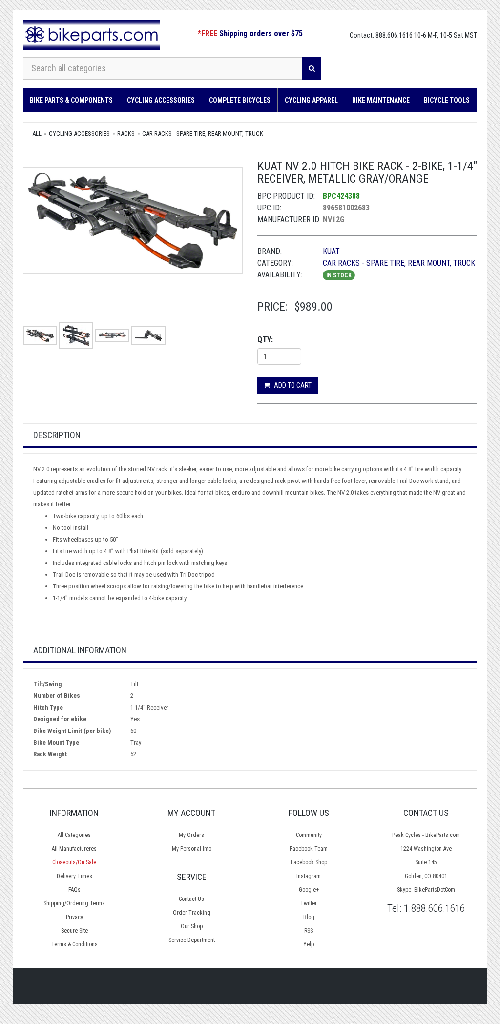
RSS (308, 930)
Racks (126, 133)
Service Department (191, 940)
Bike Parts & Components (71, 100)
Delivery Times (74, 876)
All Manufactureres (74, 848)
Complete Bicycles (240, 100)
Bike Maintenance (381, 100)
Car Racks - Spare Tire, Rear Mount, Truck (202, 133)
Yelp (308, 944)
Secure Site (74, 930)
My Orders (191, 835)
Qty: (265, 339)
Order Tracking (191, 912)
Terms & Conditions (74, 944)
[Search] (311, 68)
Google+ (309, 889)
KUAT (331, 251)
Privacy (74, 917)
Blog (308, 917)
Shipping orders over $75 (250, 33)
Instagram (308, 876)
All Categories (74, 835)
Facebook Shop (309, 862)
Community (309, 835)
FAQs (74, 889)
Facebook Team (309, 848)
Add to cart (292, 385)
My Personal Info (191, 848)
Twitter (308, 903)
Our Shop (192, 926)
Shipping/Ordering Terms (74, 903)
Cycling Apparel (311, 100)
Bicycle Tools (447, 100)
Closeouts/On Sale (74, 862)
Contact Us (191, 899)
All (37, 133)
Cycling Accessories (161, 100)
